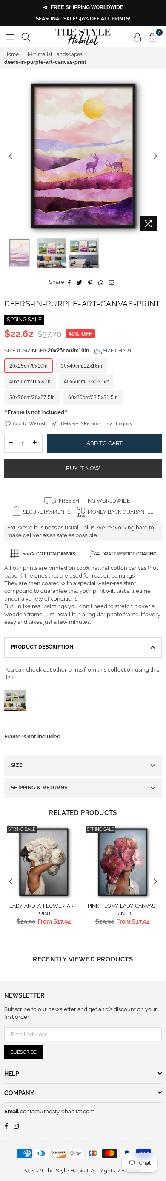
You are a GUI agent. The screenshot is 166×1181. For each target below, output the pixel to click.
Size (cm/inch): (68, 350)
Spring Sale (21, 829)
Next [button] (155, 156)
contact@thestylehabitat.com (56, 1111)
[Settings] (137, 36)
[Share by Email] (112, 282)
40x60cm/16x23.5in (86, 382)
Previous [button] (10, 156)
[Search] (26, 36)
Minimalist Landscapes (55, 54)
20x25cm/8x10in (28, 366)
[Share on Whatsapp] (100, 282)
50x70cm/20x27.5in (32, 397)
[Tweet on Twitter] (80, 282)
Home (11, 54)
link (9, 677)
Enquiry (123, 423)
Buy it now (83, 468)
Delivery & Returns (80, 423)
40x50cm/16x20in (30, 382)
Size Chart (117, 351)
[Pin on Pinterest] (90, 282)
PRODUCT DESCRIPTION (42, 647)
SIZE (17, 765)
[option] (83, 156)
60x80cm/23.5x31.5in (93, 397)
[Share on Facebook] (69, 282)
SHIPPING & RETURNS (39, 788)
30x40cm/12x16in (81, 366)
